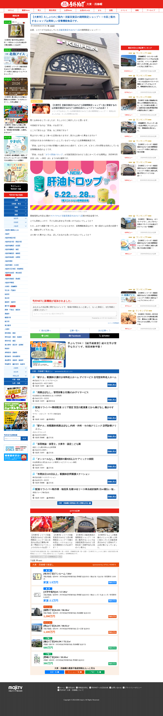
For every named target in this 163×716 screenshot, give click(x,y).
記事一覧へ (74, 330)
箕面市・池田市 (10, 302)
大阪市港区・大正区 (12, 265)
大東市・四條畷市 (11, 286)
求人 (39, 10)
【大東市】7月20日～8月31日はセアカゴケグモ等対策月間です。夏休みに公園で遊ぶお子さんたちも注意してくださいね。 (147, 319)
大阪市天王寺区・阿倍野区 (14, 269)
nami (40, 560)
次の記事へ (103, 330)
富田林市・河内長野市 (12, 356)
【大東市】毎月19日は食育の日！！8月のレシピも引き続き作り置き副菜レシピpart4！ (15, 42)
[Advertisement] (140, 29)
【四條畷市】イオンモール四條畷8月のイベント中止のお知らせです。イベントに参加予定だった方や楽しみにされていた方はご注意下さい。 (147, 61)
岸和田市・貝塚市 (11, 352)
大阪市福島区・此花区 (12, 246)
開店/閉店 (52, 10)
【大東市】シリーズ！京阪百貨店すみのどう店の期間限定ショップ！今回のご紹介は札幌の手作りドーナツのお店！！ (147, 171)
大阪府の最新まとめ (12, 230)
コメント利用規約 (113, 323)
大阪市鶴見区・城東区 (12, 253)
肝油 (60, 557)
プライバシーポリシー (133, 688)
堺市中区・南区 (10, 341)
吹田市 (7, 294)
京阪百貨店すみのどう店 (69, 30)
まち (99, 10)
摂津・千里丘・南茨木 (12, 310)
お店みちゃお (85, 10)
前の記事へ (46, 330)
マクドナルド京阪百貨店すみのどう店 (66, 216)
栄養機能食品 (52, 557)
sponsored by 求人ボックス (64, 371)
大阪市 (7, 234)
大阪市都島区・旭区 (12, 249)
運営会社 (71, 688)
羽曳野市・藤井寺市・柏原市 (15, 364)
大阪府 (52, 26)
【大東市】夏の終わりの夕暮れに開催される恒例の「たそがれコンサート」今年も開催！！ (15, 99)
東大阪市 (8, 325)
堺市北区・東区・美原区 (13, 337)
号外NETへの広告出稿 (100, 688)
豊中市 (10, 306)
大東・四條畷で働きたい (42, 371)
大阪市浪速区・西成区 (12, 279)
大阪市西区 (9, 261)
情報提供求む (83, 688)
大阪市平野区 (9, 283)
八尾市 (7, 329)
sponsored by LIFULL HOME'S (104, 565)
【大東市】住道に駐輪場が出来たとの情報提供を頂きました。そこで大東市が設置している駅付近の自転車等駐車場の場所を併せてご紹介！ (147, 105)
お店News (68, 10)
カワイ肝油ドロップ (54, 154)
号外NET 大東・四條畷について (72, 690)
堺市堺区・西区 (10, 333)
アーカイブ (151, 10)
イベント (124, 10)
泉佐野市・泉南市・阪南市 (14, 360)
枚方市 (7, 321)
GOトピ (11, 10)
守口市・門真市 (10, 290)
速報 (137, 10)
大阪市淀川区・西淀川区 (13, 242)
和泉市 (7, 348)
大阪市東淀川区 (10, 238)
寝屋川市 (8, 317)
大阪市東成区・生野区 (12, 257)
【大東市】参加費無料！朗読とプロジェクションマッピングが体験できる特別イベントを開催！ (15, 157)
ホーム (62, 688)
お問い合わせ (117, 688)
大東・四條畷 (94, 4)
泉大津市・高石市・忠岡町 (14, 345)
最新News (26, 10)
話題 (111, 10)
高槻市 (7, 314)
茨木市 (7, 298)
